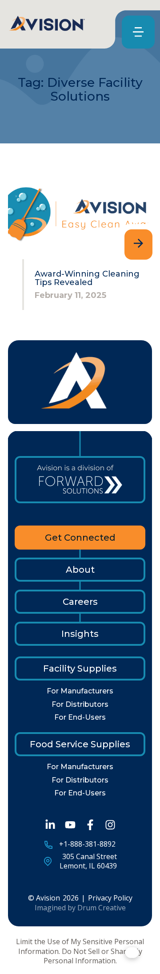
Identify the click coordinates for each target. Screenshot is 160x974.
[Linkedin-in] (50, 824)
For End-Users (80, 717)
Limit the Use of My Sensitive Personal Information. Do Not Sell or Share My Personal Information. (80, 951)
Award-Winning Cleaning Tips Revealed (87, 278)
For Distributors (80, 704)
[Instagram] (110, 824)
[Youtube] (70, 824)
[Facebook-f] (90, 824)
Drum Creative (101, 908)
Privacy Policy (110, 898)
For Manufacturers (80, 691)
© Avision (44, 898)
